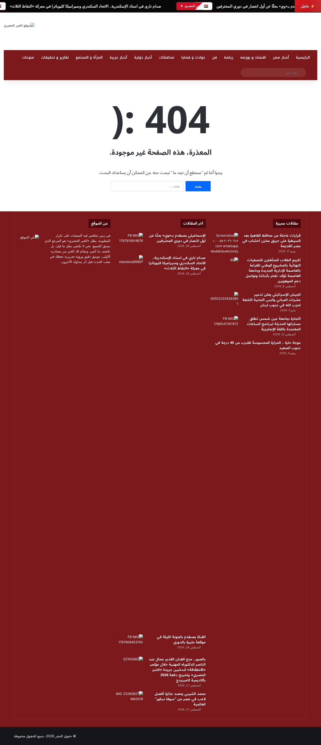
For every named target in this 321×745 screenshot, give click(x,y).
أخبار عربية (118, 57)
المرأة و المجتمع (89, 57)
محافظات (166, 57)
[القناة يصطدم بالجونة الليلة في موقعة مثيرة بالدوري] (129, 643)
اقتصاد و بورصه (253, 57)
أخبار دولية (143, 57)
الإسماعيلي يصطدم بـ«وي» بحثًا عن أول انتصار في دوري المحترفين (268, 6)
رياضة (228, 57)
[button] (313, 38)
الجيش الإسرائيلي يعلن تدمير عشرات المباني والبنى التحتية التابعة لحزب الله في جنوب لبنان (271, 300)
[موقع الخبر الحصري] (19, 25)
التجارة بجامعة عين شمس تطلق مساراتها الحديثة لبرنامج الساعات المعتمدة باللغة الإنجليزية (274, 324)
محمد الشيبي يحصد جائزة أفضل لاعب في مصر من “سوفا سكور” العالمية (180, 699)
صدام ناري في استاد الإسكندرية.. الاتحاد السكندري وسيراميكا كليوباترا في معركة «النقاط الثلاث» (85, 6)
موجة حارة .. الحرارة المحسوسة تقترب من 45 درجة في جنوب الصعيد (258, 345)
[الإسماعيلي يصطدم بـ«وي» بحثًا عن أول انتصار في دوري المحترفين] (129, 242)
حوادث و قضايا (193, 57)
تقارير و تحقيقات (55, 57)
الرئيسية (303, 57)
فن (214, 57)
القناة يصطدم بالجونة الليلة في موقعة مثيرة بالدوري (181, 639)
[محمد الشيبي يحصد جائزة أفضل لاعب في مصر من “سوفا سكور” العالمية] (129, 700)
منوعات (28, 57)
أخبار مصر (281, 57)
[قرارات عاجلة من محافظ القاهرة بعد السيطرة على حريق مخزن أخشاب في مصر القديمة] (224, 243)
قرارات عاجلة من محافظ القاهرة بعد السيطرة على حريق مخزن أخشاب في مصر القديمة (271, 241)
